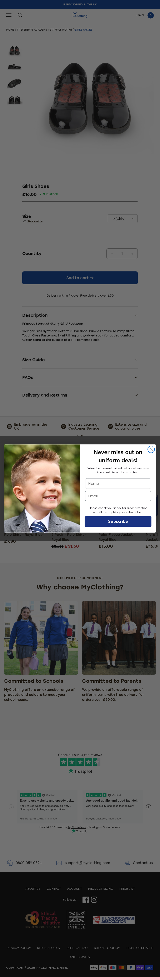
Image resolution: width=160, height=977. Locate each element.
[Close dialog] (151, 449)
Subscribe (118, 521)
